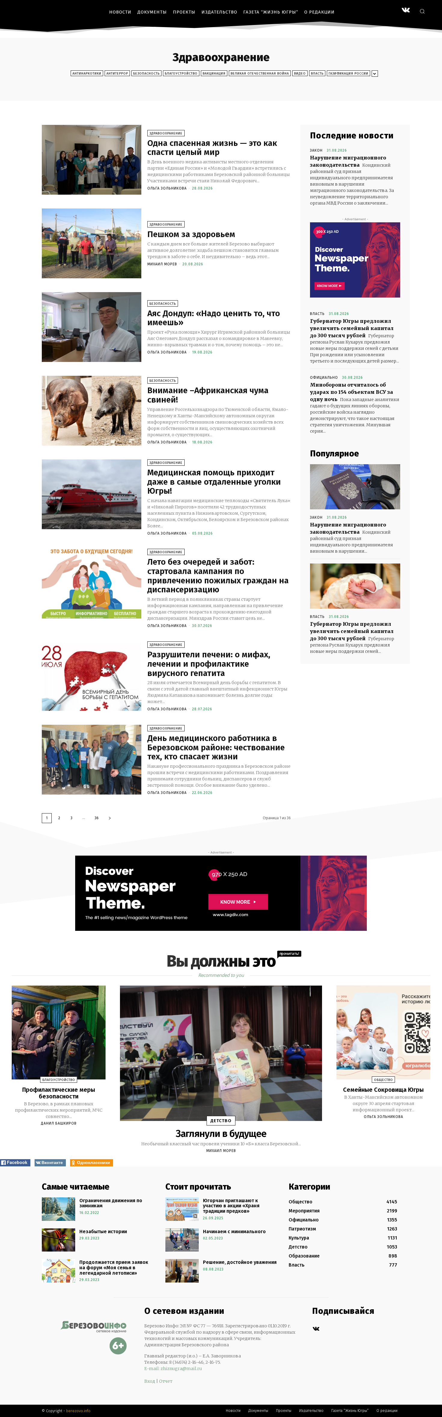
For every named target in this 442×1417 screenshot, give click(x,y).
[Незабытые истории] (58, 1240)
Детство (221, 1120)
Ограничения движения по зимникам (110, 1203)
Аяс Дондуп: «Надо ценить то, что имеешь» (213, 318)
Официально (324, 377)
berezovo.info (78, 1411)
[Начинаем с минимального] (182, 1240)
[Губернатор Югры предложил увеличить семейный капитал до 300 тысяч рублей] (355, 586)
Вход (149, 1381)
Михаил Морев (162, 264)
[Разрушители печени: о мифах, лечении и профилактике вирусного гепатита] (91, 676)
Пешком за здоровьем (191, 234)
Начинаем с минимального (234, 1231)
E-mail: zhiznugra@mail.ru (173, 1368)
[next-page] (110, 818)
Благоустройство (181, 74)
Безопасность (146, 74)
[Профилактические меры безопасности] (59, 1032)
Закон (316, 150)
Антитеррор (117, 74)
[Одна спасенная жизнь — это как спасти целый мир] (91, 160)
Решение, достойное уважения (240, 1262)
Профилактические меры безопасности (58, 1093)
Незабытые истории (103, 1231)
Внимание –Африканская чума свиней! (208, 395)
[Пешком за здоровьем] (91, 243)
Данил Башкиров (59, 1123)
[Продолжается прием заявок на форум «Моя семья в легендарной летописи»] (58, 1271)
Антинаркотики (86, 74)
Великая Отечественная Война (260, 74)
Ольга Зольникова (167, 188)
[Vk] (316, 1329)
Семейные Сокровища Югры (383, 1089)
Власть (317, 74)
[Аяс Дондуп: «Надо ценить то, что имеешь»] (91, 327)
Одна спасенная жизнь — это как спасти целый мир (212, 147)
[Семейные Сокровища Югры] (383, 1032)
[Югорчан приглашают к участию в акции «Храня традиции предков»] (182, 1209)
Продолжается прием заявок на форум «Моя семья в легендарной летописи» (113, 1267)
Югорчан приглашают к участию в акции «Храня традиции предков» (231, 1206)
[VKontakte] (405, 10)
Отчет (165, 1381)
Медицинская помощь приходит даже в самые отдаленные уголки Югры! (214, 482)
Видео (300, 74)
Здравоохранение (166, 133)
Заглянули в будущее (221, 1133)
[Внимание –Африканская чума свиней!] (91, 411)
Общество (383, 1080)
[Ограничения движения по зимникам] (58, 1209)
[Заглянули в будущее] (221, 1053)
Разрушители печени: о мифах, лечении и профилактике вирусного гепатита (208, 664)
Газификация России (348, 74)
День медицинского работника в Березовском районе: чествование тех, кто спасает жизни (216, 747)
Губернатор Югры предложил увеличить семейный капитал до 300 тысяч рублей (352, 328)
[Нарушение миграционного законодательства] (355, 486)
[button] (422, 11)
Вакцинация (214, 74)
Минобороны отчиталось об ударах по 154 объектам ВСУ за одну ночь (351, 392)
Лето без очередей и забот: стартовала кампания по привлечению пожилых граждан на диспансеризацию (218, 575)
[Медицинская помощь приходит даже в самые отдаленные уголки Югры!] (91, 494)
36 (97, 818)
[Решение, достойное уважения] (182, 1271)
